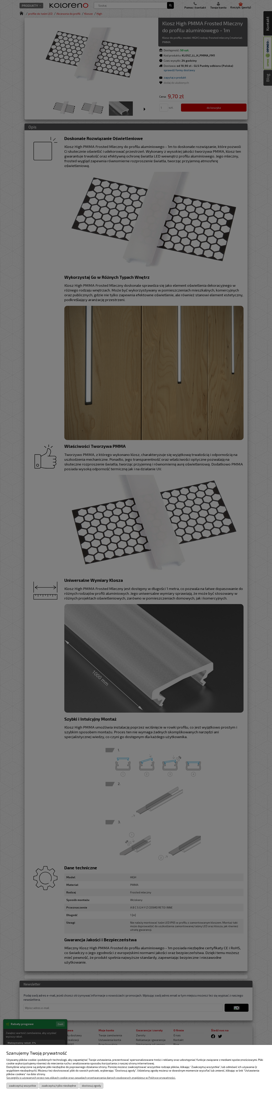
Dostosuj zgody (91, 1085)
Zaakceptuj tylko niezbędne (59, 1085)
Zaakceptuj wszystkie (22, 1085)
